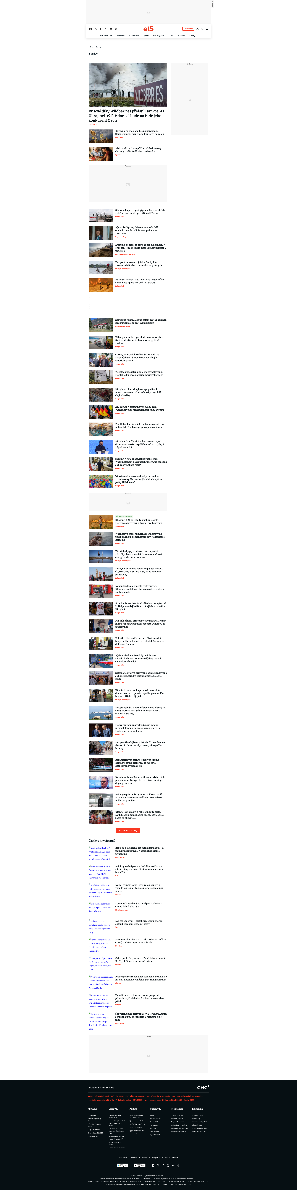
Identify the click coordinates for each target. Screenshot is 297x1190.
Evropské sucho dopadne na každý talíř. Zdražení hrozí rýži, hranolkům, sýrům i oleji (139, 132)
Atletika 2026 (154, 1131)
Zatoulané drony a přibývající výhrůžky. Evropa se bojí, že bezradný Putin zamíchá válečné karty (141, 676)
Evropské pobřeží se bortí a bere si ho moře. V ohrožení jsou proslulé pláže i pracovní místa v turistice (140, 247)
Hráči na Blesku (124, 1096)
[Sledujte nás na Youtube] (111, 29)
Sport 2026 (155, 1109)
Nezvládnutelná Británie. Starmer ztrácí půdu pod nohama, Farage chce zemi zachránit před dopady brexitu (140, 780)
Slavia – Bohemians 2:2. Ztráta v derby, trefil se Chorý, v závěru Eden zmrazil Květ (140, 941)
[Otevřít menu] (207, 28)
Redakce (134, 1158)
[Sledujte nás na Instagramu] (106, 29)
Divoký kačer (133, 1134)
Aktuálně (92, 1109)
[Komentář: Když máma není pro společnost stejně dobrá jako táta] (101, 909)
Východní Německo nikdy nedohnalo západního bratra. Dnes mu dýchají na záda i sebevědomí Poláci (139, 658)
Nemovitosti (177, 1096)
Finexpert (181, 36)
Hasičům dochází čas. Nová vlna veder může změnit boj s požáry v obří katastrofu (139, 281)
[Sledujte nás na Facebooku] (101, 29)
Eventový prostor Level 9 (152, 1100)
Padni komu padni (135, 1127)
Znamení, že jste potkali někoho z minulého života (117, 1123)
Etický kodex (162, 1184)
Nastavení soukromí (201, 1181)
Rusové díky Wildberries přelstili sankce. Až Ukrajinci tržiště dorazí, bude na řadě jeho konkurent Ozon (127, 116)
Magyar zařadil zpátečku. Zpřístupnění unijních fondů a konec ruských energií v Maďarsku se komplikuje (137, 728)
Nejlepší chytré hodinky (179, 1125)
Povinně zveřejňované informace (180, 1184)
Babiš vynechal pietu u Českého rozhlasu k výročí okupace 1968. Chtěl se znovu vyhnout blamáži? (140, 869)
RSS (166, 1158)
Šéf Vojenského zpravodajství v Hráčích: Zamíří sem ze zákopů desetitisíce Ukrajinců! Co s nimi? (141, 1016)
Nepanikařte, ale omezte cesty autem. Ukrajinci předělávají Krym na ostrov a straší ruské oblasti (139, 589)
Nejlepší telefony (177, 1118)
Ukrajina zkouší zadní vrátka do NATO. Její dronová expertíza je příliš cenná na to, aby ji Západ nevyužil (139, 444)
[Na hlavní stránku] (148, 29)
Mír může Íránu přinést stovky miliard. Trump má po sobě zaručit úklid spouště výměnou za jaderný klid (140, 623)
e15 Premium (106, 36)
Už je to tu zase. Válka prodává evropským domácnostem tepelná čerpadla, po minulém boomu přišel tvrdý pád (139, 693)
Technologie (177, 1109)
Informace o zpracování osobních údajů (171, 1181)
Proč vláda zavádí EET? (137, 1124)
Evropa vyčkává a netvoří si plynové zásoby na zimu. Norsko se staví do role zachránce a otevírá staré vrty (140, 710)
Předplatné (156, 1158)
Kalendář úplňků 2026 (95, 1133)
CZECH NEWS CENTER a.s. (157, 1176)
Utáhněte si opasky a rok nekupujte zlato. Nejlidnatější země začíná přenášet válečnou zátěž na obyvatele (139, 815)
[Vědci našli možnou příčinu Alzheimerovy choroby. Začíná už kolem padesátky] (101, 154)
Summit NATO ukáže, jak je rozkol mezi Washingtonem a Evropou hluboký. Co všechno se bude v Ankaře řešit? (141, 461)
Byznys (146, 36)
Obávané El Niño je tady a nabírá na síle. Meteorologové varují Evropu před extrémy (138, 521)
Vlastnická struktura (113, 1184)
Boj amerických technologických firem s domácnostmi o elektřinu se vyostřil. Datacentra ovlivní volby (137, 762)
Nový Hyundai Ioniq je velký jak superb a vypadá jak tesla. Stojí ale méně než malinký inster (139, 888)
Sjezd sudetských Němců (138, 1121)
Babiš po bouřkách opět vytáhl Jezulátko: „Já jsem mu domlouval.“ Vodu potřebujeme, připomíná (139, 850)
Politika (133, 1109)
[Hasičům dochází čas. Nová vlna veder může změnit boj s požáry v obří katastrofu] (101, 285)
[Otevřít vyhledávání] (202, 28)
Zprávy (98, 47)
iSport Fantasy (138, 1096)
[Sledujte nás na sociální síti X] (95, 29)
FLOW (170, 36)
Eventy (192, 36)
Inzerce (144, 1158)
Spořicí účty (196, 1118)
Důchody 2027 (197, 1125)
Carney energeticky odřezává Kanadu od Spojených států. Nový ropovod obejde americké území (137, 357)
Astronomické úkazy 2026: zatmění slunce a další (116, 1131)
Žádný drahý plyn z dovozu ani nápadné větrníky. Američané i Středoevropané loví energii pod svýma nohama (138, 554)
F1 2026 (153, 1128)
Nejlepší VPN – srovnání (179, 1128)
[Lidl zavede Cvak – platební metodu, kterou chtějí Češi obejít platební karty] (101, 926)
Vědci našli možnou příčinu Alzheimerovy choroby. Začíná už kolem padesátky (138, 150)
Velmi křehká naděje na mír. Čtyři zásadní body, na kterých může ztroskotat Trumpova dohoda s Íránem (139, 641)
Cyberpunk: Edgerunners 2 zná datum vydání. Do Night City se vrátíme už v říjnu (140, 959)
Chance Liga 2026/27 (173, 1100)
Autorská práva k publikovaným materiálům (103, 1181)
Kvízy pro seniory (94, 1130)
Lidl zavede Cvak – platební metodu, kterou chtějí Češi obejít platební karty (139, 922)
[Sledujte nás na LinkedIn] (90, 29)
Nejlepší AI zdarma (177, 1122)
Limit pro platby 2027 (199, 1122)
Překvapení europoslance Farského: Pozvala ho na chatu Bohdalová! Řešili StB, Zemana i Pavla (141, 978)
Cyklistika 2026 (155, 1135)
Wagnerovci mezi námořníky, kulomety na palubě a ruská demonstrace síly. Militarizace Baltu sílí (140, 536)
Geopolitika (134, 36)
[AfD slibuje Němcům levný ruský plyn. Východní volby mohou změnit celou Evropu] (101, 412)
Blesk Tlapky (110, 1096)
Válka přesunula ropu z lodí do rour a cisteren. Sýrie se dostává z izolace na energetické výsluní (140, 340)
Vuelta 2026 (189, 1100)
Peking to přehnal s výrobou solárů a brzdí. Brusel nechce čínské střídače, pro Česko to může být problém (139, 797)
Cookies (189, 1181)
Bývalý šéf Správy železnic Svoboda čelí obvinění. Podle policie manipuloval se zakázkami (136, 230)
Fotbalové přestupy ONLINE (128, 1100)
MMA (152, 1115)
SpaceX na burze (177, 1115)
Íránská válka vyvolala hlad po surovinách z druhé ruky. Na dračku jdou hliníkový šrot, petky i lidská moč (139, 479)
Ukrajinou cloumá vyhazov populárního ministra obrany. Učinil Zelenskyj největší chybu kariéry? (138, 392)
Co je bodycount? (94, 1136)
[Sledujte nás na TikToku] (116, 29)
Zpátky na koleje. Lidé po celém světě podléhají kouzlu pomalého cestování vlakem (140, 321)
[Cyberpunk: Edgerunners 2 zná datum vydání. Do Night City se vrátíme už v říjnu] (101, 964)
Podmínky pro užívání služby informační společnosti (138, 1181)
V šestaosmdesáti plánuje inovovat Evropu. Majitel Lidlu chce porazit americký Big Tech (139, 373)
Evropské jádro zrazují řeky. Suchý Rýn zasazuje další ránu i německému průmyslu (139, 264)
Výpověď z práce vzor (136, 1131)
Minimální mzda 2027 (199, 1128)
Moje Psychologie (95, 1096)
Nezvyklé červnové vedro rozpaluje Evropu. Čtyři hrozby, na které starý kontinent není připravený (139, 571)
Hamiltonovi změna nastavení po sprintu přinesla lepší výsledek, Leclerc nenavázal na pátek (139, 998)
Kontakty (123, 1158)
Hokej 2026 (154, 1122)
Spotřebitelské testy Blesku (158, 1096)
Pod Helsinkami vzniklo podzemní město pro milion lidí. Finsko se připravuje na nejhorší (140, 425)
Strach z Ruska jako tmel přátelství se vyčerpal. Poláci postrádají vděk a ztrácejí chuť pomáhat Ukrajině (141, 606)
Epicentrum (92, 1115)
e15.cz (91, 47)
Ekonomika (120, 36)
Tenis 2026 (154, 1125)
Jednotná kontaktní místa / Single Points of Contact (139, 1184)
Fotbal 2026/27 (155, 1118)
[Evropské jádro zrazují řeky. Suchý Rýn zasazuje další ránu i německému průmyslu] (101, 267)
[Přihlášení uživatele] (197, 28)
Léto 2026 (113, 1109)
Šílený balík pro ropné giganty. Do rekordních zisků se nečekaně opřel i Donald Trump (140, 212)
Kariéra (175, 1158)
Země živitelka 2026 (198, 1131)
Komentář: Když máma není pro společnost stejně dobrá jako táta (139, 905)
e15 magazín (158, 36)
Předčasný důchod (198, 1115)
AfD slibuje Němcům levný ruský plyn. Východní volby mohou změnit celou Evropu (139, 408)
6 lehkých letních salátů (117, 1148)
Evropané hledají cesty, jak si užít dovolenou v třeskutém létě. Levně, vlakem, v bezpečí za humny (140, 745)
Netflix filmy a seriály (178, 1131)
